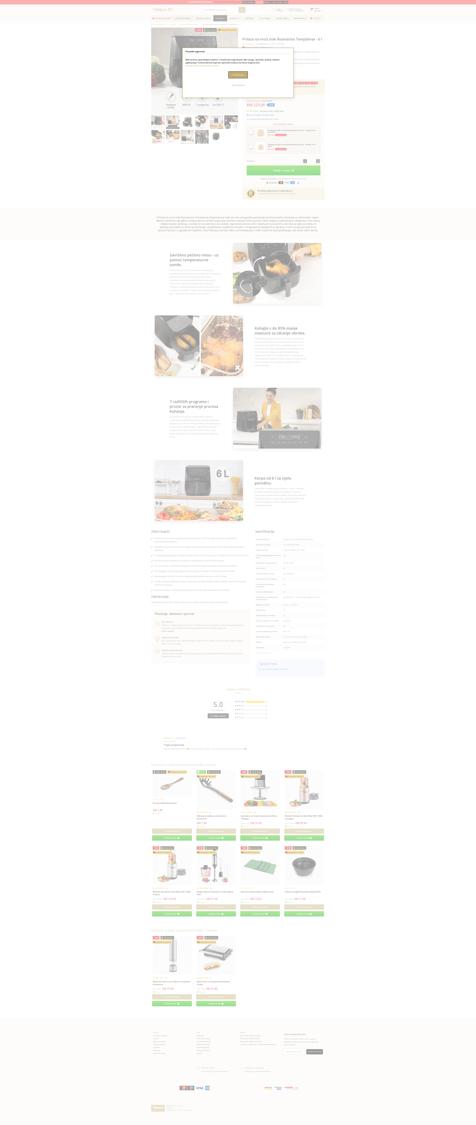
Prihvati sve (238, 74)
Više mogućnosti (238, 85)
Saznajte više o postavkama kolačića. (202, 65)
